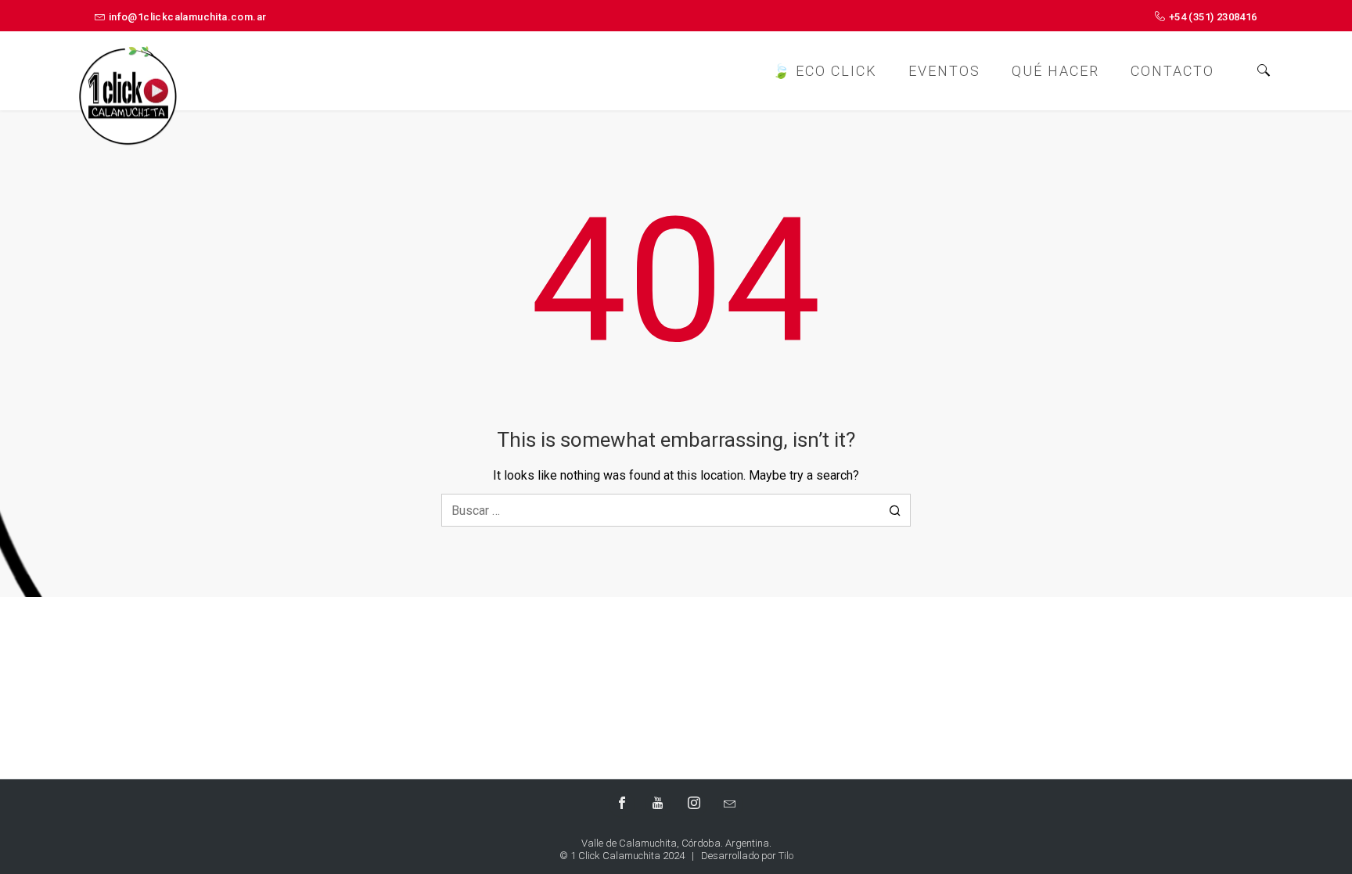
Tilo (785, 855)
